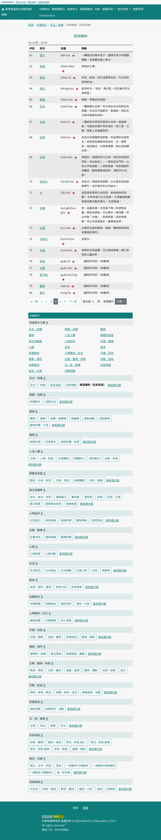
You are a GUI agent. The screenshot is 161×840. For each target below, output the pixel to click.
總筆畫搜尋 (86, 9)
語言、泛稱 (35, 371)
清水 (42, 88)
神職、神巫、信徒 (66, 692)
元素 (42, 268)
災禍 (94, 570)
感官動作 (94, 458)
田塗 (42, 66)
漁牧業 (88, 497)
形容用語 (105, 365)
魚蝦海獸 (89, 418)
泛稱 (32, 458)
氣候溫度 (55, 385)
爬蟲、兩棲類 (58, 418)
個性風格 (50, 520)
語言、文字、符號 (40, 765)
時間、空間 (71, 329)
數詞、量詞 (67, 789)
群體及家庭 (107, 335)
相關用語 (71, 504)
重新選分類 (114, 385)
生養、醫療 (107, 341)
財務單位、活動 (54, 709)
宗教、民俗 (107, 359)
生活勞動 (66, 570)
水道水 (44, 239)
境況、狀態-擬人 (76, 742)
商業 (99, 497)
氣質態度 (97, 520)
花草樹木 (50, 442)
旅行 (123, 670)
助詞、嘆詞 (49, 789)
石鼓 (42, 157)
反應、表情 (111, 458)
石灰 (42, 106)
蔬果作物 (35, 442)
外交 (63, 725)
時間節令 (35, 401)
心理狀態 (35, 553)
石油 (42, 122)
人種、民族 (46, 458)
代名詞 (34, 789)
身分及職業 (35, 341)
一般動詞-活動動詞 (41, 772)
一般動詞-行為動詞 (77, 765)
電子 (42, 55)
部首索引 (72, 9)
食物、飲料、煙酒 (40, 587)
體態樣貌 (81, 520)
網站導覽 (32, 2)
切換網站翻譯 (43, 2)
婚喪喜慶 (35, 620)
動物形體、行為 (39, 425)
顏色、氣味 (54, 742)
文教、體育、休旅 (75, 359)
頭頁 (85, 808)
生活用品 (50, 570)
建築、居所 (35, 359)
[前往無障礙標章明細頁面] (58, 816)
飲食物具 (76, 587)
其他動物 (104, 418)
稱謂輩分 (61, 497)
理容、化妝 (83, 603)
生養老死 (35, 537)
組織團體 (79, 480)
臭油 (42, 77)
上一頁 (34, 301)
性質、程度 (60, 749)
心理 (31, 347)
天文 (32, 385)
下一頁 (73, 301)
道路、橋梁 (54, 637)
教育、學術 (36, 670)
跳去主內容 (21, 2)
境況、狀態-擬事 (100, 742)
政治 (42, 725)
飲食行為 (61, 587)
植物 (31, 335)
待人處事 (66, 620)
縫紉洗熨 (66, 603)
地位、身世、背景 (40, 497)
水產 (42, 228)
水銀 (42, 208)
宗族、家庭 (62, 480)
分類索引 (44, 9)
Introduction (47, 15)
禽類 (42, 418)
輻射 (42, 286)
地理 (42, 385)
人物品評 (70, 341)
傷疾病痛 (50, 537)
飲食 (103, 347)
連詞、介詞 (85, 789)
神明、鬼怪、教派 (40, 692)
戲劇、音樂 (72, 670)
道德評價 (66, 520)
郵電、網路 (88, 637)
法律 (32, 725)
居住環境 (56, 653)
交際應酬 (50, 620)
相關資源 (138, 9)
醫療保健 (66, 537)
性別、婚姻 (96, 480)
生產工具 (81, 570)
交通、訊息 (107, 353)
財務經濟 (34, 365)
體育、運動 (90, 670)
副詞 (99, 789)
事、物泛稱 (63, 772)
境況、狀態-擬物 (39, 749)
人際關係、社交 (74, 353)
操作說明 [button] (123, 9)
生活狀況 (35, 570)
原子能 (44, 275)
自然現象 (71, 385)
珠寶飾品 (50, 603)
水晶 (42, 250)
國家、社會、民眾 (40, 480)
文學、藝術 (54, 670)
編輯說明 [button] (107, 9)
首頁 (31, 25)
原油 (42, 261)
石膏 (42, 137)
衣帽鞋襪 (35, 603)
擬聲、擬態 (79, 749)
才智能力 (35, 520)
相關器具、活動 (91, 692)
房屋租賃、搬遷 (75, 653)
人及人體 (70, 335)
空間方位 (50, 401)
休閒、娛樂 (109, 670)
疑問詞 (111, 789)
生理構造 (63, 458)
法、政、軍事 (72, 365)
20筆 (119, 301)
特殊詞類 (70, 371)
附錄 (97, 9)
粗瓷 (42, 99)
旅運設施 (71, 637)
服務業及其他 (53, 504)
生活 (67, 347)
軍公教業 (35, 504)
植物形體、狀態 (70, 442)
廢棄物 (106, 570)
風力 (42, 292)
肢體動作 (79, 458)
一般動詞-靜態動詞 (104, 765)
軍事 (53, 725)
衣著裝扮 (34, 353)
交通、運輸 (36, 637)
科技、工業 (113, 497)
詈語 (58, 765)
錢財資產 (35, 709)
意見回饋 (47, 816)
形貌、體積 (36, 742)
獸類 (32, 418)
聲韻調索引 (58, 9)
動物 (103, 329)
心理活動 (50, 553)
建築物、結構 (38, 653)
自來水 (44, 181)
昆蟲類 (75, 418)
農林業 (75, 497)
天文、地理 (56, 25)
